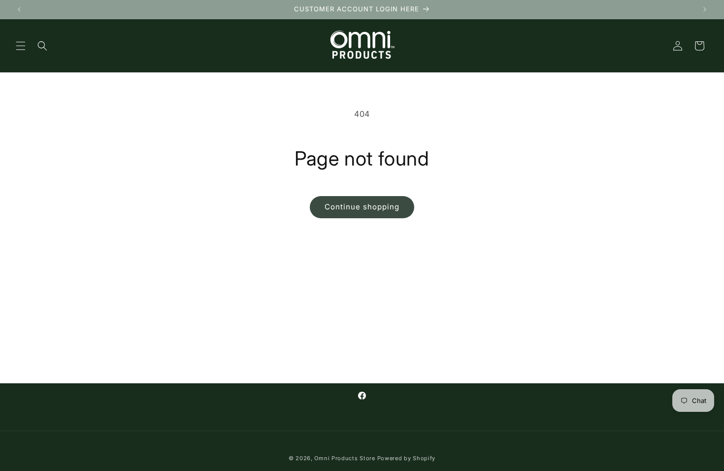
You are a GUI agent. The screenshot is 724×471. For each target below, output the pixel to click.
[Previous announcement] (19, 9)
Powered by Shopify (406, 458)
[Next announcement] (705, 9)
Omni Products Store (344, 458)
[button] (21, 46)
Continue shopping (362, 206)
